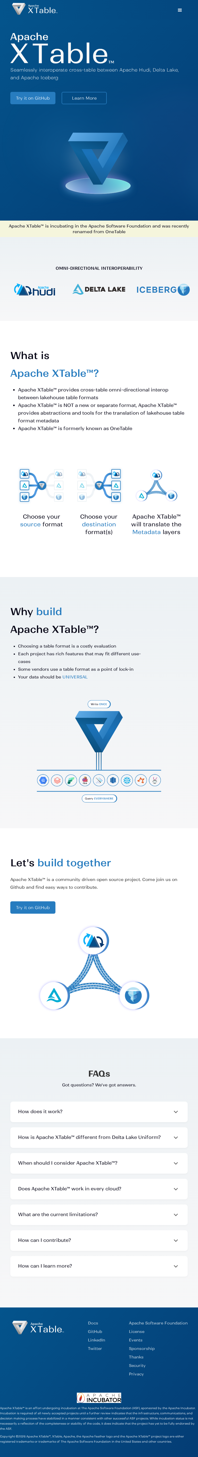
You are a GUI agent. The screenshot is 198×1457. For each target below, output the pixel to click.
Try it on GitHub (33, 98)
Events (136, 1340)
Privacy (136, 1374)
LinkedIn (96, 1340)
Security (137, 1365)
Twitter (95, 1348)
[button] (180, 10)
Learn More (84, 98)
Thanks (136, 1357)
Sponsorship (142, 1348)
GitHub (95, 1331)
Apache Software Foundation (158, 1323)
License (136, 1331)
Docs (93, 1323)
